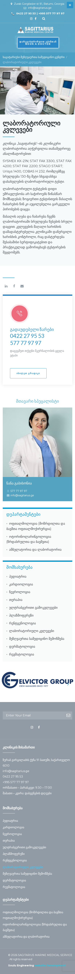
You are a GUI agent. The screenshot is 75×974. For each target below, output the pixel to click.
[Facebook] (35, 18)
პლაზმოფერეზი (21, 615)
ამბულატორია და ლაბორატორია (35, 550)
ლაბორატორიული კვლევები (31, 631)
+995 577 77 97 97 (51, 13)
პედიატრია (17, 577)
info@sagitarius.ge (40, 7)
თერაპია (15, 600)
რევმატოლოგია (21, 654)
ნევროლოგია (19, 592)
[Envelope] (22, 286)
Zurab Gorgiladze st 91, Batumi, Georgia (39, 3)
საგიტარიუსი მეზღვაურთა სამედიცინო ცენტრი (34, 57)
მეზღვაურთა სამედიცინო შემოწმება (36, 639)
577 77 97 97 (25, 342)
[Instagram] (31, 18)
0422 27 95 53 (26, 13)
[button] (28, 373)
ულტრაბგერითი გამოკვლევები (33, 608)
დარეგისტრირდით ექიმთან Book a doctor (38, 42)
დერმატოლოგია (22, 647)
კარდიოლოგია (21, 584)
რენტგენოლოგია (22, 623)
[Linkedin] (6, 286)
